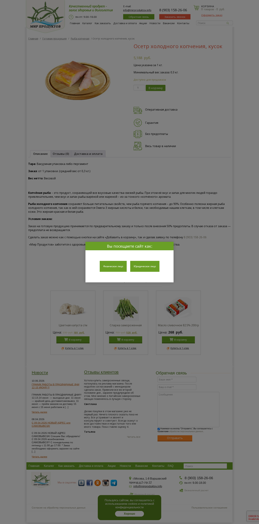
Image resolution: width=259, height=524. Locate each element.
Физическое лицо (113, 266)
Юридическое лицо (145, 266)
